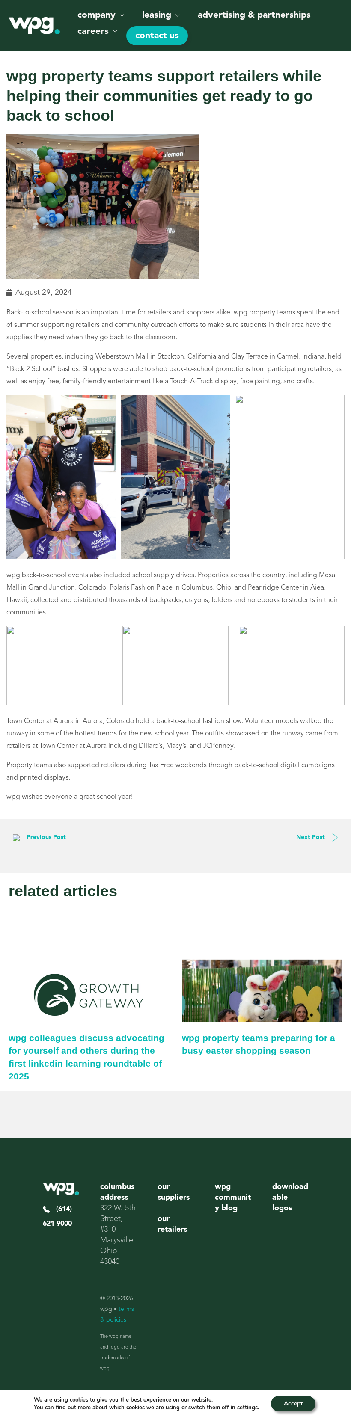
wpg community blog (233, 1197)
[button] (120, 15)
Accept (293, 1403)
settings (247, 1407)
